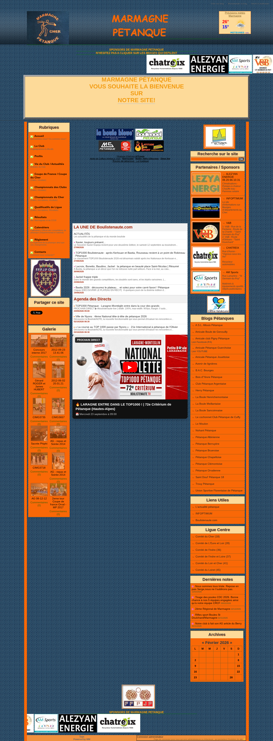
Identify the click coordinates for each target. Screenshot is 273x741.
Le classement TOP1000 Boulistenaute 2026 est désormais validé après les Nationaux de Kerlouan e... (126, 258)
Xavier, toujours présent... (91, 242)
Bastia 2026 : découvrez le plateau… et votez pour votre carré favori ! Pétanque (122, 287)
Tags (81, 736)
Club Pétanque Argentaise (211, 383)
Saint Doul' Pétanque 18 (210, 477)
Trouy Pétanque (205, 483)
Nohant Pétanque (206, 430)
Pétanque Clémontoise (209, 463)
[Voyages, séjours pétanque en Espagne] (149, 142)
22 (238, 671)
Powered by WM (81, 739)
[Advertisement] (130, 197)
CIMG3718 (39, 467)
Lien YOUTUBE (199, 351)
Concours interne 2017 (39, 351)
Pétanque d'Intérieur (130, 156)
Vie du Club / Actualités (49, 163)
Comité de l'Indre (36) (208, 549)
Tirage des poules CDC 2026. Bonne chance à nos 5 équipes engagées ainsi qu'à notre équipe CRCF (215, 600)
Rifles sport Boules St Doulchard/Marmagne (206, 616)
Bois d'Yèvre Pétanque (209, 377)
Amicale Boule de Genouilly (211, 331)
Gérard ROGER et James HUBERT (39, 385)
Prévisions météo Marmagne (235, 14)
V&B (228, 222)
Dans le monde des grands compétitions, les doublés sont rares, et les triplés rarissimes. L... (120, 279)
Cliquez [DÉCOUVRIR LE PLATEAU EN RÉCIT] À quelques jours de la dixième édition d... (119, 290)
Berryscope (128, 158)
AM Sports (232, 272)
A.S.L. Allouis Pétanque (209, 325)
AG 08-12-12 (39, 498)
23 (195, 677)
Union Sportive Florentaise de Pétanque (219, 490)
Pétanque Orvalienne (208, 470)
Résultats (40, 217)
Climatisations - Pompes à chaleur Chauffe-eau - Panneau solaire (231, 187)
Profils (38, 156)
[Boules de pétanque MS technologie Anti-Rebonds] (115, 142)
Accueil (39, 135)
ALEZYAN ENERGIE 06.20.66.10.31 (231, 176)
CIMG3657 (58, 417)
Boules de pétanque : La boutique (131, 161)
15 (238, 665)
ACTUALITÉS (82, 233)
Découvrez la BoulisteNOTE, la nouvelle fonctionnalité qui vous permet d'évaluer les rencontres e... (123, 319)
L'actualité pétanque (207, 506)
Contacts (40, 251)
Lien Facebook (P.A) (202, 342)
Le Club (39, 145)
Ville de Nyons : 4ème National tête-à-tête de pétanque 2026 (111, 316)
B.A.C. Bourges (205, 370)
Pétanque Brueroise (207, 450)
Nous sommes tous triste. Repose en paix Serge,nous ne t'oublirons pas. (215, 588)
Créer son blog (217, 4)
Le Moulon (202, 423)
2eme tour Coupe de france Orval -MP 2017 (58, 503)
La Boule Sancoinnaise (209, 410)
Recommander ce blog (237, 4)
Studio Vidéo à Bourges (147, 158)
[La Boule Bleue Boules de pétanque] (115, 130)
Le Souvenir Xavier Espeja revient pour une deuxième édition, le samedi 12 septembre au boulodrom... (126, 245)
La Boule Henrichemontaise (212, 397)
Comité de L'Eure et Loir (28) (213, 543)
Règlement (41, 239)
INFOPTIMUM (234, 198)
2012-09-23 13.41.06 (58, 351)
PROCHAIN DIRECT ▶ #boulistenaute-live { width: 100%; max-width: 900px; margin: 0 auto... (120, 308)
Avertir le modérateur (260, 4)
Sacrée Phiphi (39, 443)
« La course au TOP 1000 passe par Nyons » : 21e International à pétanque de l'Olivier (126, 326)
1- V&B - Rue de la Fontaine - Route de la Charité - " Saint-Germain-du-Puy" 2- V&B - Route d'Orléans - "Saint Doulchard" (232, 234)
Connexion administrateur (150, 737)
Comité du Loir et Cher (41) (212, 563)
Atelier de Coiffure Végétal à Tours (105, 158)
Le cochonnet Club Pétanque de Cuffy (218, 417)
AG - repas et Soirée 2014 (58, 442)
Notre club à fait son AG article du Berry (218, 623)
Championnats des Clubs (50, 187)
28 (231, 677)
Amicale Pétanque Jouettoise (212, 356)
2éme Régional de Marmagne (212, 608)
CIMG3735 (39, 417)
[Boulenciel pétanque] (149, 130)
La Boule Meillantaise (208, 403)
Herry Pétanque (205, 390)
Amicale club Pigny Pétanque (212, 338)
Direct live (165, 158)
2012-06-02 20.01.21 (58, 382)
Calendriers (41, 227)
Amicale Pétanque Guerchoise (213, 347)
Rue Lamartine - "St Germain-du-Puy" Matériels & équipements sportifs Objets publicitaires (232, 282)
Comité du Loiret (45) (208, 569)
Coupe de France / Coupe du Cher (48, 175)
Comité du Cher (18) (208, 536)
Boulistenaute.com (206, 520)
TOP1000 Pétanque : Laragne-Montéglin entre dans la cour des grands (117, 305)
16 (195, 671)
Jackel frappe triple (87, 276)
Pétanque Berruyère (207, 443)
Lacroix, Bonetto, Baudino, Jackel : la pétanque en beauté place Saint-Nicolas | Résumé (127, 266)
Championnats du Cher (49, 197)
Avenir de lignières (206, 363)
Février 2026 (217, 642)
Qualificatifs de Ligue (48, 207)
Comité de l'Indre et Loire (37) (213, 556)
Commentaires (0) (39, 358)
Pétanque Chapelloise (208, 457)
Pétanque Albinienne (208, 437)
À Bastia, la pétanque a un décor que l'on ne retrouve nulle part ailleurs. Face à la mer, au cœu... (122, 269)
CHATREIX (232, 247)
